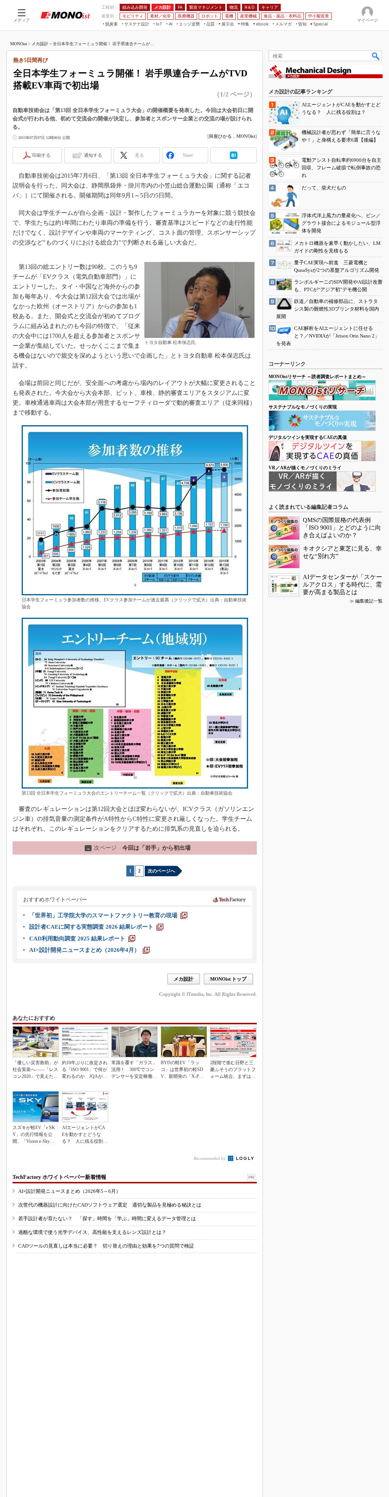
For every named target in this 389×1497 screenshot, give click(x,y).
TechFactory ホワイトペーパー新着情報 (59, 1177)
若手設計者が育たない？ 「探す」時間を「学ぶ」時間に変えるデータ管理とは (107, 1218)
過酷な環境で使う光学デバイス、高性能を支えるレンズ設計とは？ (92, 1232)
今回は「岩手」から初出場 (138, 848)
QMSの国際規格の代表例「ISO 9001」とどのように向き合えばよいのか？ (342, 527)
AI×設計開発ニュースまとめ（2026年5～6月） (69, 1191)
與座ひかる (220, 136)
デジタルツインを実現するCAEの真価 (308, 437)
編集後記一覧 (369, 601)
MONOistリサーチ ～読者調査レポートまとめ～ (317, 376)
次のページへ (161, 871)
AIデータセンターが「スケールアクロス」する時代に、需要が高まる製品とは (342, 584)
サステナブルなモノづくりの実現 (303, 407)
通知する (93, 155)
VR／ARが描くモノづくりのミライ (305, 467)
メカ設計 (40, 43)
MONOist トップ (228, 979)
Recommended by (210, 1158)
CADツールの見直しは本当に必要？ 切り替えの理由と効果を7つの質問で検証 (106, 1246)
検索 (376, 55)
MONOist (18, 43)
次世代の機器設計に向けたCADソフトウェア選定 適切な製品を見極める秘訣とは (109, 1205)
